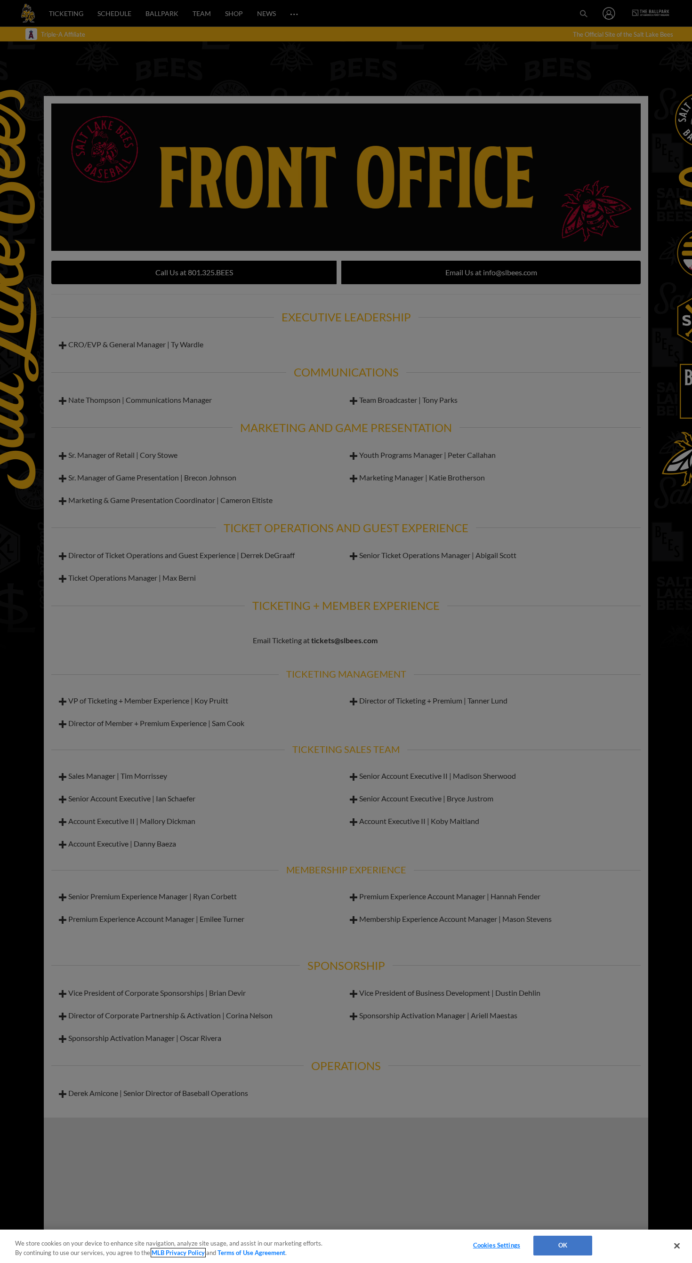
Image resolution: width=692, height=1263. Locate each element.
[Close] (677, 1245)
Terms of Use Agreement (251, 1252)
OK (562, 1245)
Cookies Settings (496, 1245)
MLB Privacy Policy (178, 1252)
